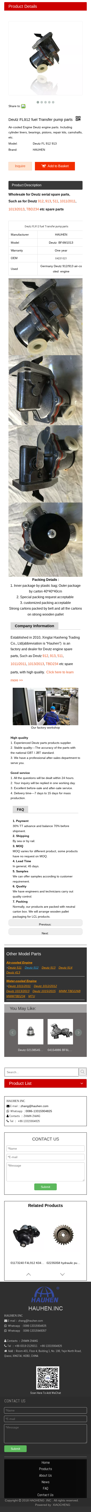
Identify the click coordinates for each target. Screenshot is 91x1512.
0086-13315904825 (39, 1111)
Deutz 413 (13, 972)
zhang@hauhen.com (34, 1106)
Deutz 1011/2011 (19, 986)
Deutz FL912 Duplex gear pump (62, 1050)
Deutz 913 (48, 967)
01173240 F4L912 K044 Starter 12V (27, 1263)
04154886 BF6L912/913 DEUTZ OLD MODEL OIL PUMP (33, 1050)
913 (48, 201)
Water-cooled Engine (21, 981)
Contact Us (45, 1494)
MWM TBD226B (69, 991)
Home (45, 1462)
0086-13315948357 (34, 1330)
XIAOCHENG (61, 1504)
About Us (45, 1475)
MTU (31, 996)
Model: (13, 143)
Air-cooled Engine (19, 962)
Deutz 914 (65, 967)
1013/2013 (16, 209)
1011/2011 (68, 201)
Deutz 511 (15, 967)
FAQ (45, 1488)
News (45, 1481)
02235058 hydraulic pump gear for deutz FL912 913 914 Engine (63, 1263)
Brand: (12, 149)
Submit (45, 1187)
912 (41, 201)
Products (45, 1468)
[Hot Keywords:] (82, 1072)
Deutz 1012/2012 (45, 986)
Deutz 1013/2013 (17, 991)
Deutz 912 (32, 967)
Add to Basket (58, 166)
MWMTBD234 (15, 996)
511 (55, 201)
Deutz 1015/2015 (44, 991)
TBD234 (32, 209)
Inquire (20, 166)
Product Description (26, 185)
